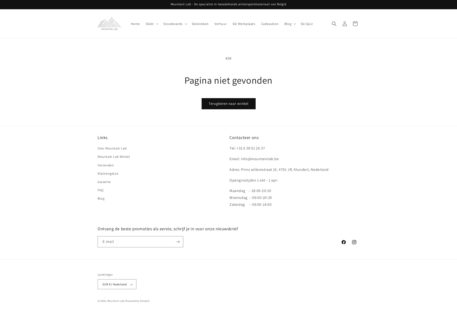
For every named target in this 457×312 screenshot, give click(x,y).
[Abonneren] (178, 241)
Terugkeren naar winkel (228, 103)
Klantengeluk (108, 173)
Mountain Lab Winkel (114, 157)
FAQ (101, 190)
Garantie (104, 182)
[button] (151, 24)
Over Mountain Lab (112, 148)
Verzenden (106, 165)
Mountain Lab (115, 301)
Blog (101, 198)
